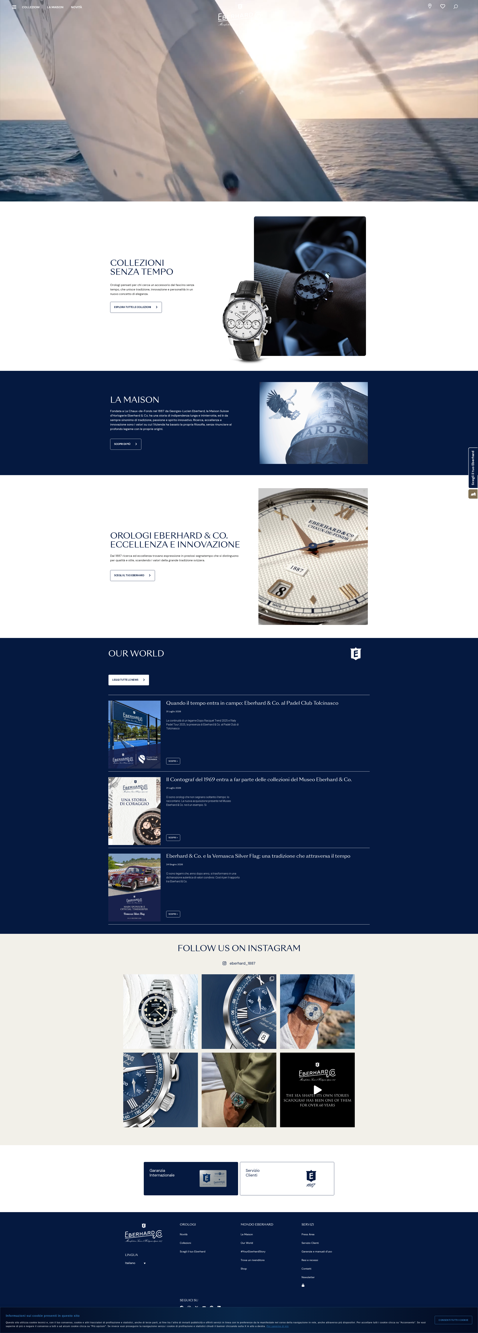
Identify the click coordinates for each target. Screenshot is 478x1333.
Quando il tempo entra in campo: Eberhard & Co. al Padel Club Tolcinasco (252, 703)
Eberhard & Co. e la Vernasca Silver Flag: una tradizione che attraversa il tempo (258, 856)
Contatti (306, 1268)
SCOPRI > (173, 761)
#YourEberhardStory (253, 1251)
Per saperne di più (278, 1326)
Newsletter (308, 1277)
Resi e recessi (310, 1260)
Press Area (308, 1234)
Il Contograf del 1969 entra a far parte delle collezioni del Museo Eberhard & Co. (259, 779)
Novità (76, 7)
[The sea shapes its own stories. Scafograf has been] (317, 1090)
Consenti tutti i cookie (453, 1320)
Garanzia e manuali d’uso (317, 1251)
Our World (247, 1243)
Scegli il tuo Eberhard (192, 1251)
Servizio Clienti (310, 1243)
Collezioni (31, 7)
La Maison (55, 7)
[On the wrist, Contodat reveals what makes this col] (239, 1090)
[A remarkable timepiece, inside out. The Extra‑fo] (239, 1011)
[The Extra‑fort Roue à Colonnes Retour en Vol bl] (160, 1090)
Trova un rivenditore (253, 1260)
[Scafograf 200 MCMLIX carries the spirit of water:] (160, 1011)
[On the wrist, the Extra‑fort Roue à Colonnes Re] (317, 1011)
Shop (244, 1268)
